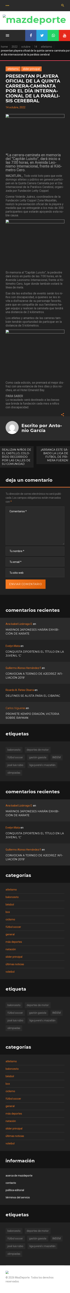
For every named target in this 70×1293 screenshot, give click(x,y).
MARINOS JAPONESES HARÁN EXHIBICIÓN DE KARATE (32, 631)
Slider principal (31, 68)
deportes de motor (38, 749)
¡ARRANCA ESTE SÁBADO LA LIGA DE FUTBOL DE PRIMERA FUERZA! (54, 455)
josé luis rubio (15, 765)
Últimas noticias (15, 964)
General (10, 934)
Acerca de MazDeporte (19, 1175)
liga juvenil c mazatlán (42, 765)
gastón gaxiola (37, 757)
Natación (11, 949)
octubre (25, 46)
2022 (15, 46)
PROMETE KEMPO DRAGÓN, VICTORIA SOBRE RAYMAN (32, 715)
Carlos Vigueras (15, 708)
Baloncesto (12, 897)
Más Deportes (14, 941)
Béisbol (10, 904)
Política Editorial (15, 1190)
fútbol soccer (15, 757)
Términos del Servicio (18, 1197)
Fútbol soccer (13, 926)
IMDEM (56, 757)
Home (4, 46)
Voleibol (10, 971)
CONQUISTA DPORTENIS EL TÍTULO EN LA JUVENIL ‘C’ (35, 653)
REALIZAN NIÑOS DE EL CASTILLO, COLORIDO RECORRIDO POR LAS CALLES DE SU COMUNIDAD (16, 457)
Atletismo (46, 46)
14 (35, 46)
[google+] (53, 35)
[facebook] (30, 35)
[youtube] (64, 35)
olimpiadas (13, 772)
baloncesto (14, 749)
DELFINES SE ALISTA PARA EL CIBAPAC (33, 695)
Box (8, 911)
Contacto (11, 1182)
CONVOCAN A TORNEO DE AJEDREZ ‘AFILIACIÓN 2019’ (34, 675)
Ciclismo (10, 919)
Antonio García (41, 428)
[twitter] (42, 35)
